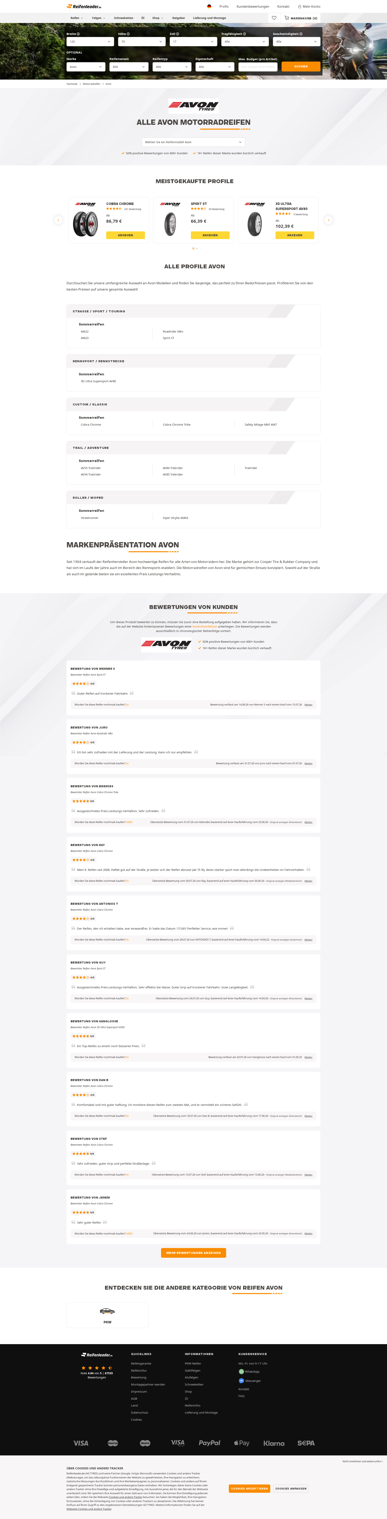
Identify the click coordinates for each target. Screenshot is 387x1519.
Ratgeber (178, 18)
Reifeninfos (139, 1370)
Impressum (139, 1391)
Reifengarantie (141, 1363)
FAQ (241, 1396)
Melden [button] (308, 704)
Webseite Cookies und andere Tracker (89, 1509)
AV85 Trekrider (173, 474)
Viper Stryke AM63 (175, 518)
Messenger (253, 1381)
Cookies (136, 1419)
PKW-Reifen (193, 1363)
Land (134, 1405)
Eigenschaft (204, 59)
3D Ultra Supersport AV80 (98, 381)
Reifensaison (119, 59)
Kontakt (283, 6)
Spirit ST (168, 338)
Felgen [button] (97, 18)
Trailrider (251, 468)
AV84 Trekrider (173, 468)
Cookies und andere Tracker (125, 1497)
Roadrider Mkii (173, 331)
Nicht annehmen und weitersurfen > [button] (363, 1461)
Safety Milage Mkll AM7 (261, 424)
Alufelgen (191, 1377)
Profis (224, 6)
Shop (156, 18)
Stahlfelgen (192, 1370)
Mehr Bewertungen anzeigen (193, 1253)
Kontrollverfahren (204, 626)
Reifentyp (160, 59)
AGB (134, 1398)
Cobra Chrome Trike (176, 424)
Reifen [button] (75, 18)
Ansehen (125, 235)
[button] (286, 822)
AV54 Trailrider (91, 474)
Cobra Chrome (91, 424)
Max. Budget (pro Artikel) (257, 59)
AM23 (84, 338)
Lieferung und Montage (209, 18)
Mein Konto (311, 6)
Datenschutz (139, 1412)
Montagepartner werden (148, 1384)
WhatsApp (252, 1371)
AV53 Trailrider (91, 468)
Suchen (301, 66)
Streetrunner (89, 518)
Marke (71, 59)
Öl (142, 18)
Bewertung (138, 1377)
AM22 (84, 331)
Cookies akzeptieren (249, 1488)
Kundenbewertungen (253, 6)
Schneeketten (123, 18)
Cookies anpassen (291, 1488)
